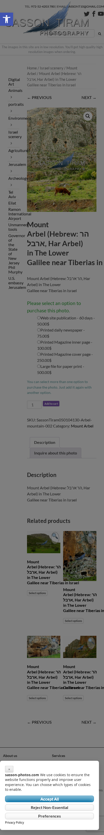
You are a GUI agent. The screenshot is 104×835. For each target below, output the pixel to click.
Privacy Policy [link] (14, 822)
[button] (6, 19)
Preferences (49, 816)
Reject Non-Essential (49, 807)
